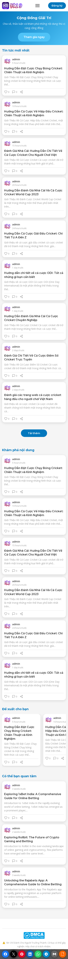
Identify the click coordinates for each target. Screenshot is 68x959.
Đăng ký (57, 5)
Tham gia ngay (34, 37)
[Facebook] (5, 954)
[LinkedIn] (30, 954)
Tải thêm (34, 433)
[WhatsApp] (38, 954)
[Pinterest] (21, 954)
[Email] (54, 954)
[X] (13, 954)
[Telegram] (46, 954)
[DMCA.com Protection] (34, 935)
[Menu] (37, 5)
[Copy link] (62, 954)
